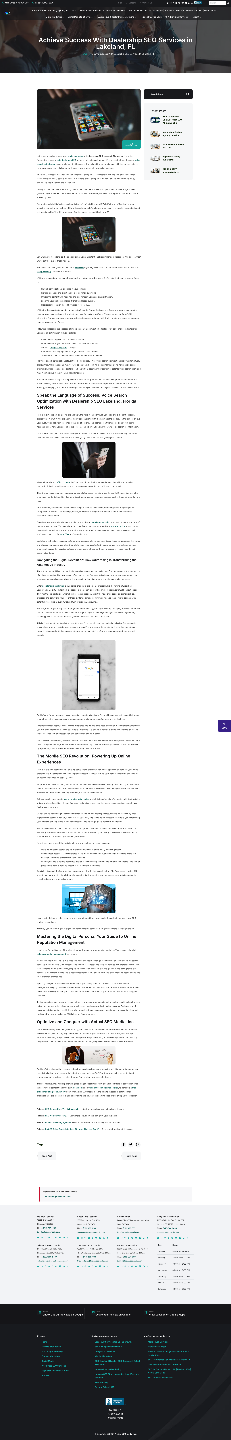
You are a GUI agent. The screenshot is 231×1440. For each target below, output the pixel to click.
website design (118, 526)
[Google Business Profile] (189, 3)
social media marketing (53, 586)
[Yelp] (192, 3)
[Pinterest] (173, 3)
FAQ (224, 724)
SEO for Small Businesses (160, 1377)
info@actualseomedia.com (48, 1232)
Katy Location (123, 1216)
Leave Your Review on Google (113, 1314)
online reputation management (51, 954)
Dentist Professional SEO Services (164, 1364)
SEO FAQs (79, 267)
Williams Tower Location (49, 1245)
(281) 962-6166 (89, 1228)
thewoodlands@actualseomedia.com (92, 1261)
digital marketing (76, 156)
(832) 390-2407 (50, 1257)
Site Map (46, 1375)
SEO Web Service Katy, (56, 1116)
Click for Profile (115, 1418)
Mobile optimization (101, 522)
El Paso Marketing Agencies (58, 1122)
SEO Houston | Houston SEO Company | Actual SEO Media (117, 1363)
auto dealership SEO (66, 160)
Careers (132, 3)
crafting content (62, 482)
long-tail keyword (58, 347)
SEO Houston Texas (51, 1346)
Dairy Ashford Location (168, 1216)
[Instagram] (179, 3)
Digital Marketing (54, 17)
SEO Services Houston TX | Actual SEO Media (101, 10)
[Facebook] (170, 3)
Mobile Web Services (158, 1342)
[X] (38, 1237)
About (196, 17)
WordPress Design (157, 1346)
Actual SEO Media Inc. (126, 1434)
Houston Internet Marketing (108, 1369)
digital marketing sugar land (171, 158)
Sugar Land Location (87, 1216)
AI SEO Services (191, 10)
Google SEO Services (105, 1351)
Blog (120, 3)
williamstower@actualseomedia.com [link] (52, 1261)
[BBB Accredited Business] (200, 2)
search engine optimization (76, 799)
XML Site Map (101, 1382)
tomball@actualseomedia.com (130, 1261)
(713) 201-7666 (89, 1257)
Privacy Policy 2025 (104, 1387)
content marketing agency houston (172, 134)
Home (84, 54)
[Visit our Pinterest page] (131, 1145)
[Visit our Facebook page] (123, 1145)
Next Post (131, 1156)
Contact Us (147, 3)
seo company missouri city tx (171, 170)
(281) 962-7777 (129, 1228)
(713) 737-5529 (49, 1228)
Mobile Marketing (103, 1356)
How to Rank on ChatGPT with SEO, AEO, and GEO (172, 119)
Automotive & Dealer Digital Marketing (116, 17)
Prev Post (47, 1156)
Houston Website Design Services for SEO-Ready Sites (169, 1353)
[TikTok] (185, 3)
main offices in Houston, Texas (103, 1088)
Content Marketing (51, 1356)
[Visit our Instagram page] (138, 1145)
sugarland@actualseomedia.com (91, 1232)
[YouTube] (182, 3)
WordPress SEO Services (54, 1366)
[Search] (228, 3)
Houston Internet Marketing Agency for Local (53, 10)
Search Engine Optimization (58, 1196)
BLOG (224, 728)
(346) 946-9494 (170, 1228)
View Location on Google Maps (167, 1314)
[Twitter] (167, 3)
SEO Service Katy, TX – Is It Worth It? (62, 1109)
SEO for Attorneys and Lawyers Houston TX (169, 1359)
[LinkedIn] (176, 3)
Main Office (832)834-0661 (17, 3)
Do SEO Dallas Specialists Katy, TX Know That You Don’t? (72, 1129)
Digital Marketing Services (80, 17)
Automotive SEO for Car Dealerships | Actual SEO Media (155, 10)
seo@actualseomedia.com (168, 1232)
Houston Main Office (127, 1245)
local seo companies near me (173, 146)
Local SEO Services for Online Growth (113, 1342)
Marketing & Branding (52, 1351)
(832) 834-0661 (129, 1257)
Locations (208, 10)
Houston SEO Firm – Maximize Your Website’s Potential (117, 1376)
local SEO (64, 534)
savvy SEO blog (44, 271)
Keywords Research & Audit (55, 1370)
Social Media (48, 1361)
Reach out (77, 1088)
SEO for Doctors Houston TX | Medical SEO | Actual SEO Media (169, 1371)
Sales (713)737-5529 (44, 3)
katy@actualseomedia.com (128, 1232)
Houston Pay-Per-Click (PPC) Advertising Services (164, 17)
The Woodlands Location (89, 1245)
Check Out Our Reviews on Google (63, 1314)
